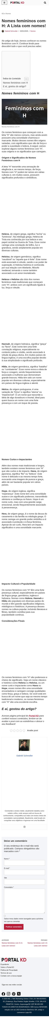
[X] (19, 995)
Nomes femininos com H (15, 82)
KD (3, 13)
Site (5, 878)
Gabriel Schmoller (11, 31)
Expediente (5, 964)
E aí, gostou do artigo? (14, 86)
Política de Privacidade (9, 970)
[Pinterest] (13, 995)
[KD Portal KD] (17, 3)
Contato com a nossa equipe (11, 976)
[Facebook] (3, 995)
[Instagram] (24, 827)
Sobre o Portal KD (7, 967)
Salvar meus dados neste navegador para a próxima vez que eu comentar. (23, 920)
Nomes (8, 13)
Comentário (9, 887)
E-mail (7, 868)
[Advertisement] (15, 64)
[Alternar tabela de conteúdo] (25, 79)
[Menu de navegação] (4, 3)
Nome (7, 859)
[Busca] (45, 2)
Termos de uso (6, 973)
